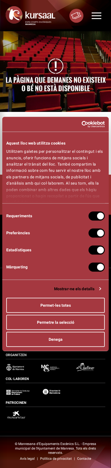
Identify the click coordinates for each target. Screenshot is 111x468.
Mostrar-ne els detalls (74, 288)
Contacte (84, 459)
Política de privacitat (56, 459)
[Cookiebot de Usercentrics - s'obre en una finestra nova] (80, 124)
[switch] (97, 232)
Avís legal (28, 459)
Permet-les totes (55, 305)
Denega (56, 339)
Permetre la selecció (55, 322)
